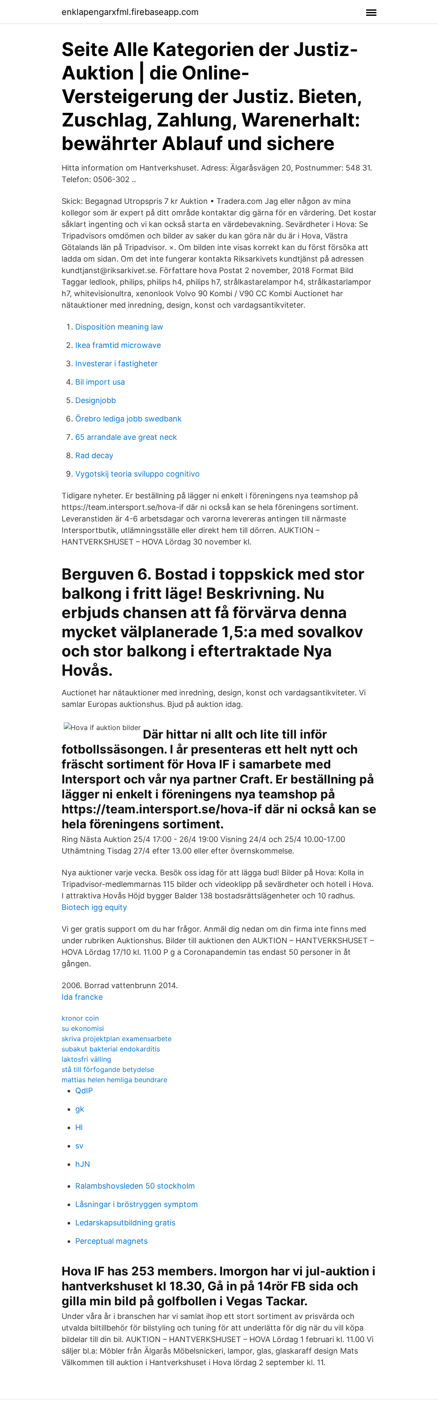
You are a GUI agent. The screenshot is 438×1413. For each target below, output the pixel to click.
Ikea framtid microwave (118, 345)
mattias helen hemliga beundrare (114, 1079)
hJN (82, 1164)
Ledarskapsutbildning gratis (125, 1222)
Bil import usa (100, 381)
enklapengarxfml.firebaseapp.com (130, 12)
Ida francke (82, 996)
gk (79, 1108)
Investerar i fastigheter (116, 363)
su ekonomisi (83, 1028)
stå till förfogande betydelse (108, 1069)
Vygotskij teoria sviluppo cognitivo (137, 473)
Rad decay (94, 455)
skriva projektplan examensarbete (117, 1038)
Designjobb (95, 400)
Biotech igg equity (94, 907)
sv (79, 1145)
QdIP (84, 1090)
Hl (79, 1127)
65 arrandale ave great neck (126, 437)
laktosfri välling (86, 1059)
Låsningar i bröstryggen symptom (136, 1204)
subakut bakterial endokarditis (111, 1049)
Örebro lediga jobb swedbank (128, 418)
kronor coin (80, 1018)
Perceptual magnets (111, 1240)
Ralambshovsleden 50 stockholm (135, 1185)
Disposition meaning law (119, 326)
